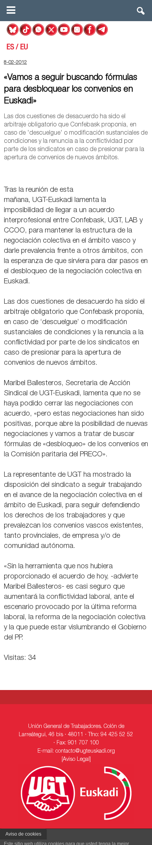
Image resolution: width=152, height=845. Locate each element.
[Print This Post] (145, 172)
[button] (141, 12)
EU (24, 48)
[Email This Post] (104, 172)
